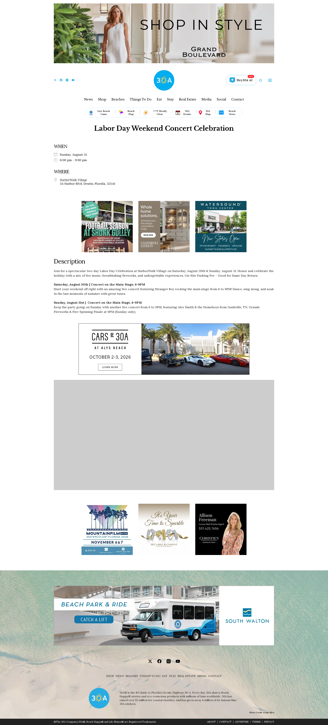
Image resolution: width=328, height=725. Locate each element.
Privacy (269, 722)
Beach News (232, 113)
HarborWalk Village (73, 180)
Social (221, 99)
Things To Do (141, 99)
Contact (237, 99)
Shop (102, 99)
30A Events (187, 113)
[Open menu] (270, 80)
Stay (170, 99)
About (211, 722)
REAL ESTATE (187, 676)
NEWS (120, 676)
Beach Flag (130, 113)
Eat (159, 99)
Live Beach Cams (103, 113)
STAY (172, 676)
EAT (164, 676)
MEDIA (201, 676)
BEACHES (132, 676)
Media (206, 99)
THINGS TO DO (150, 676)
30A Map (207, 113)
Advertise (242, 722)
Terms (256, 722)
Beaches (118, 99)
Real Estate (187, 99)
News (88, 99)
